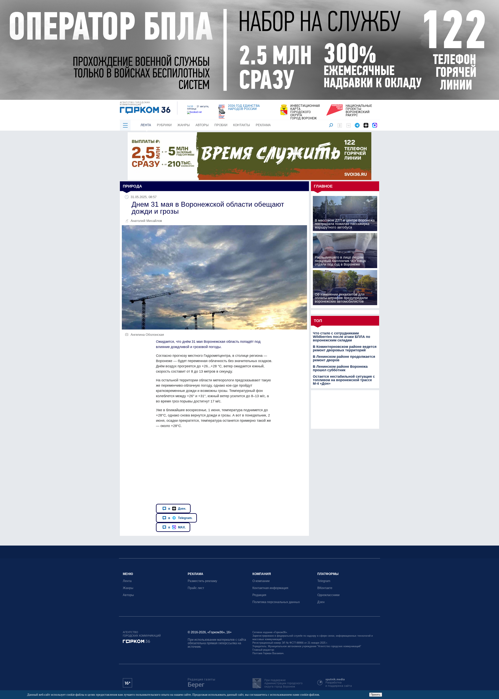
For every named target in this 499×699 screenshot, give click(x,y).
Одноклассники (328, 595)
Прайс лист (196, 588)
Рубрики (164, 125)
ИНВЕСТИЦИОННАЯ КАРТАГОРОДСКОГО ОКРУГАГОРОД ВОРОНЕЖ (305, 112)
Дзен (321, 602)
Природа (132, 186)
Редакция (259, 595)
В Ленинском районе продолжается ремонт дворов (344, 358)
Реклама (263, 125)
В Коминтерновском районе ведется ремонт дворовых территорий (345, 348)
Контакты (241, 125)
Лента (146, 125)
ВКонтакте (324, 588)
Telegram (323, 581)
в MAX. (177, 527)
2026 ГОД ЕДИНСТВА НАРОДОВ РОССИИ (244, 107)
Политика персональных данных (276, 602)
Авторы (202, 125)
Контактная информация (270, 588)
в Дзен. (177, 508)
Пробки (220, 125)
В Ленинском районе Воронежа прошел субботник (340, 368)
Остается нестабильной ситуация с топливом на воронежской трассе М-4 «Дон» (344, 380)
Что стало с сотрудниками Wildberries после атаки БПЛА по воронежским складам (341, 336)
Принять (375, 694)
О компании (261, 581)
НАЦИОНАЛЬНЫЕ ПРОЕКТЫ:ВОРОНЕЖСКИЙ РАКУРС (359, 110)
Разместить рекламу (202, 581)
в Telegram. (180, 518)
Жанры (183, 125)
